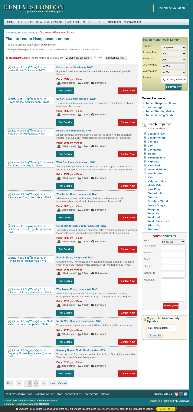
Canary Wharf (156, 137)
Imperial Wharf (157, 169)
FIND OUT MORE (166, 409)
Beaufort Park (156, 133)
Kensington (155, 173)
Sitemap (105, 394)
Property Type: (149, 52)
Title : (147, 240)
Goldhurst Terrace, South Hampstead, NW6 (81, 225)
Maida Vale (154, 185)
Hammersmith (156, 157)
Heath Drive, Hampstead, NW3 (73, 130)
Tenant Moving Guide (159, 115)
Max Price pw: (149, 71)
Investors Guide (44, 394)
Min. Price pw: (149, 64)
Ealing (152, 153)
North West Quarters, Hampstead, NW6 (78, 321)
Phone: (148, 266)
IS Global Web (182, 401)
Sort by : (98, 57)
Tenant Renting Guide (160, 111)
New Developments (50, 22)
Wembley (153, 213)
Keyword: (147, 77)
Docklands (154, 149)
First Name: (150, 245)
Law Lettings (154, 107)
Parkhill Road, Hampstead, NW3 (74, 257)
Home (11, 22)
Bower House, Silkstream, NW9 (74, 67)
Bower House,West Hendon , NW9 (76, 98)
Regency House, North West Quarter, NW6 (80, 350)
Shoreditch (155, 193)
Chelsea (153, 141)
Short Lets (96, 22)
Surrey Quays (156, 205)
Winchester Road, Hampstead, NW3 (76, 194)
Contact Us (132, 22)
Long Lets (25, 22)
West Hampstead (158, 221)
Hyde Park (154, 165)
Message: (149, 279)
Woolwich (154, 228)
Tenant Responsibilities (161, 103)
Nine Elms (154, 189)
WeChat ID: (149, 273)
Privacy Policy (73, 394)
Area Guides (76, 22)
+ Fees (78, 79)
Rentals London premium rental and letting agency (34, 9)
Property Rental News (19, 394)
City (150, 145)
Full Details (65, 90)
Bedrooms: (148, 58)
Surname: (149, 252)
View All (62, 383)
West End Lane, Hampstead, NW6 (75, 162)
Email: (147, 259)
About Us (114, 22)
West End (154, 217)
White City (154, 224)
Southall (153, 197)
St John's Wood (158, 201)
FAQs (59, 394)
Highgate (153, 161)
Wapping (153, 209)
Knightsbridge (157, 181)
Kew (150, 177)
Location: (147, 46)
